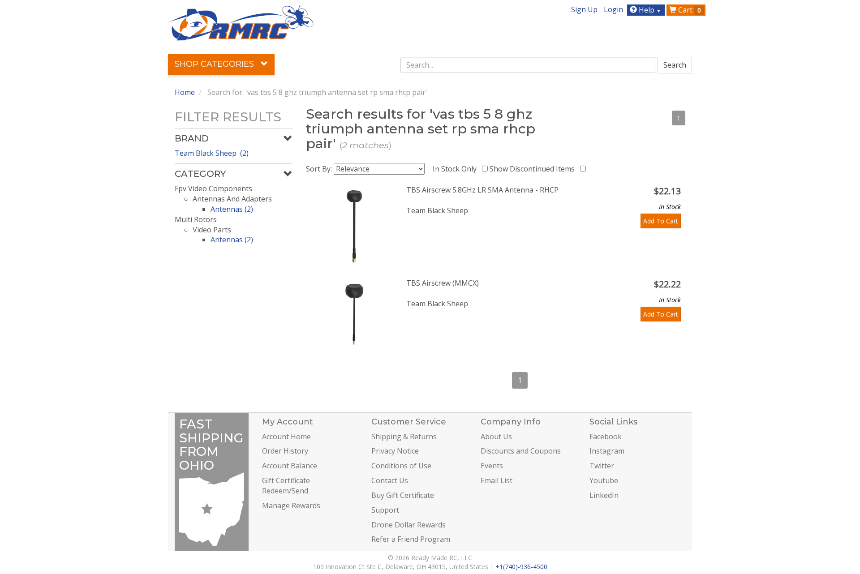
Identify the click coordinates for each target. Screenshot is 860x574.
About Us (496, 436)
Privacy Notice (395, 451)
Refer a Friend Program (410, 539)
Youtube (603, 480)
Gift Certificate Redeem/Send (286, 485)
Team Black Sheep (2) (212, 153)
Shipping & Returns (404, 436)
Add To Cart (660, 221)
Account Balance (289, 466)
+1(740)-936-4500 (521, 566)
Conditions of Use (401, 466)
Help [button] (649, 10)
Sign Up (584, 9)
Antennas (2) (232, 209)
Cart (688, 10)
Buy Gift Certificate (402, 495)
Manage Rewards (291, 505)
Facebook (605, 436)
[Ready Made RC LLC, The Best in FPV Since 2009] (241, 22)
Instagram (606, 451)
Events (492, 466)
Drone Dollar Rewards (408, 525)
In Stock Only (456, 169)
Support (385, 510)
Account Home (286, 436)
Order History (285, 451)
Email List (496, 480)
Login (613, 9)
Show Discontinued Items (534, 169)
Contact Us (389, 480)
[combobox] (528, 65)
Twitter (601, 466)
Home (185, 92)
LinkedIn (604, 495)
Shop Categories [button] (215, 64)
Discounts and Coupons (521, 451)
